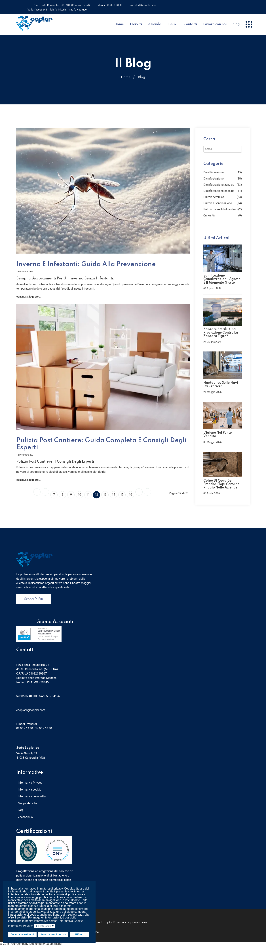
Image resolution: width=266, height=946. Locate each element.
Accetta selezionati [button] (22, 934)
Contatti (190, 24)
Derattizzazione (213, 172)
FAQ (20, 810)
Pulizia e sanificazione (217, 203)
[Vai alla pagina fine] (147, 492)
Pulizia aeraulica (213, 197)
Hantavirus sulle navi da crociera (220, 384)
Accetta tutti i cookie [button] (53, 934)
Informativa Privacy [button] (20, 925)
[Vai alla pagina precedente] (45, 492)
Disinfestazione (213, 178)
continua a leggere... (28, 296)
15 (122, 494)
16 (130, 494)
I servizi (136, 24)
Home (119, 24)
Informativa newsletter (32, 796)
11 (88, 494)
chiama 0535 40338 (110, 5)
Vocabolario (25, 817)
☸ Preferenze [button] (44, 926)
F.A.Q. (173, 24)
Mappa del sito (27, 803)
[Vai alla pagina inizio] (37, 492)
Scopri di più (33, 599)
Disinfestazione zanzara (218, 184)
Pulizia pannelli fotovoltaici (220, 209)
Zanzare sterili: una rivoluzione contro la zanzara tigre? (220, 333)
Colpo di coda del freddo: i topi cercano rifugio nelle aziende (221, 484)
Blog (236, 24)
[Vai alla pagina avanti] (139, 492)
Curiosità (209, 215)
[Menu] (248, 24)
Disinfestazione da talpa (218, 191)
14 (113, 494)
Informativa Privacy (30, 782)
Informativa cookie (29, 789)
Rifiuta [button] (79, 934)
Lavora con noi (215, 24)
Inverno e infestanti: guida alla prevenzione (86, 264)
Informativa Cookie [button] (71, 920)
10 (79, 494)
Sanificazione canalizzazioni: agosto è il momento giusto (221, 279)
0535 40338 (29, 696)
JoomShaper (54, 943)
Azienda (154, 24)
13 (105, 494)
